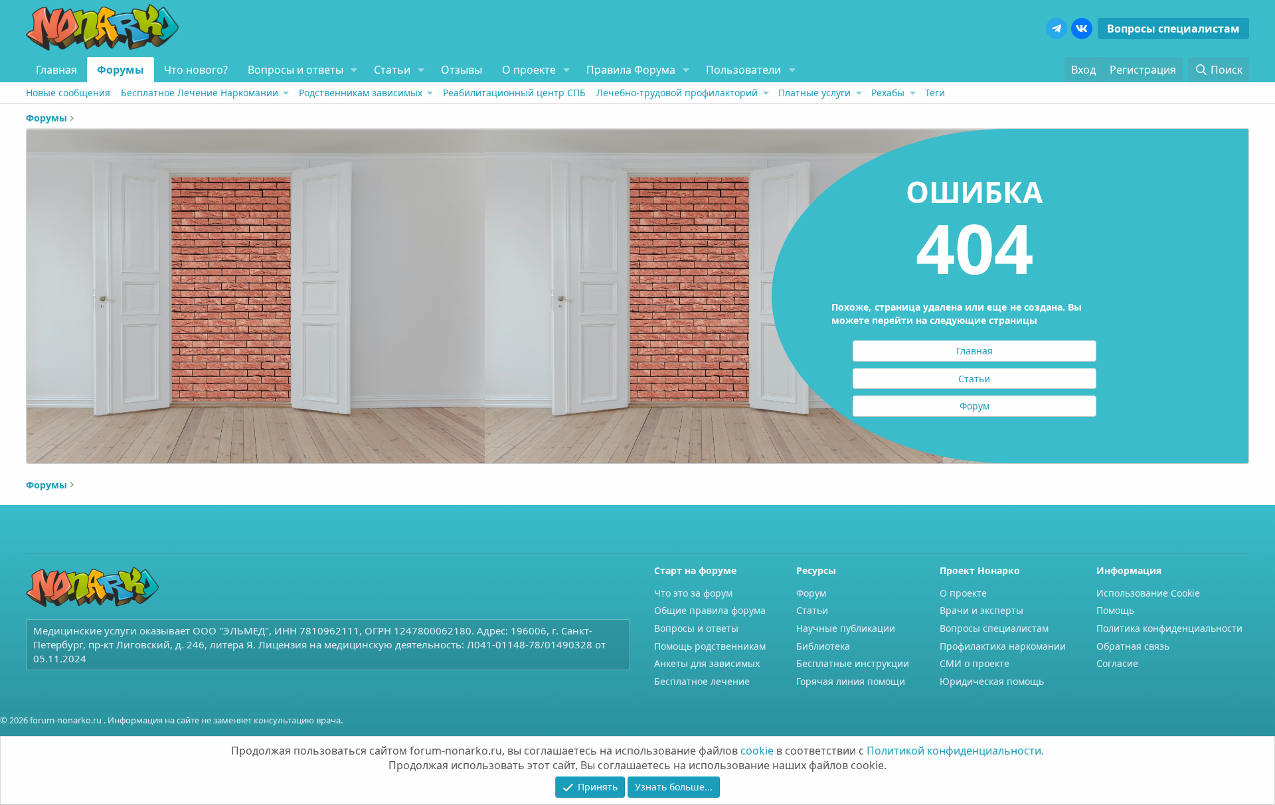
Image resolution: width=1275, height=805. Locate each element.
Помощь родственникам (710, 646)
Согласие (1117, 663)
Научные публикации (845, 628)
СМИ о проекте (974, 663)
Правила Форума (630, 69)
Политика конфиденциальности (1169, 628)
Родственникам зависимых (360, 92)
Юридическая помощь (992, 681)
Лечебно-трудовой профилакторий (677, 92)
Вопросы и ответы (295, 69)
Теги (935, 92)
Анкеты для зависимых (707, 663)
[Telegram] (1056, 28)
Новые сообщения (68, 92)
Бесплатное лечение (702, 681)
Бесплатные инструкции (852, 663)
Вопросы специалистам (1173, 28)
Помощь (1115, 610)
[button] (354, 69)
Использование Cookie (1148, 593)
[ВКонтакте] (1081, 28)
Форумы (120, 69)
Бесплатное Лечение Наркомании (199, 92)
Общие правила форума (710, 610)
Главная (56, 69)
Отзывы (461, 69)
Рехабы (887, 92)
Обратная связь (1132, 646)
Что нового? (196, 69)
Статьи (392, 69)
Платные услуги (814, 92)
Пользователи (743, 69)
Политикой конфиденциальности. (955, 750)
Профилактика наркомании (1003, 646)
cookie (757, 750)
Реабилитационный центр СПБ (514, 92)
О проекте (529, 69)
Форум (811, 593)
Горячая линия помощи (850, 681)
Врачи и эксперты (981, 610)
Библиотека (823, 646)
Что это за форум (693, 593)
